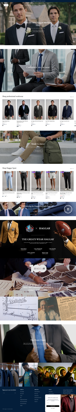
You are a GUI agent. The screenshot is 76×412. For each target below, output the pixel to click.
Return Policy (36, 393)
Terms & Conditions (51, 393)
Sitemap (21, 405)
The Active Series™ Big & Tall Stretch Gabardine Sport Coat (22, 122)
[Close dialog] (75, 395)
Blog (20, 397)
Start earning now (38, 211)
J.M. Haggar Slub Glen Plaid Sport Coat (37, 121)
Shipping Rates (36, 395)
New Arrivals (22, 5)
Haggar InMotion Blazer (6, 121)
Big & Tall (49, 5)
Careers (21, 395)
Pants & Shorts (34, 5)
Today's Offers (36, 399)
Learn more (38, 293)
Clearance (54, 5)
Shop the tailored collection (38, 74)
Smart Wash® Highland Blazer (50, 121)
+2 (21, 197)
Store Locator (22, 393)
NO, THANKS (53, 408)
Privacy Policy (51, 391)
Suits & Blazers (27, 5)
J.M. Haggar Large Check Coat (64, 121)
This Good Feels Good (23, 403)
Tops (39, 5)
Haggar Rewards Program (23, 399)
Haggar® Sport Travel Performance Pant (8, 192)
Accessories (44, 5)
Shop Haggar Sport (38, 150)
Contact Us (36, 401)
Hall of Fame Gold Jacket (23, 401)
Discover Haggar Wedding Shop (38, 31)
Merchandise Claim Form (38, 397)
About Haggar (22, 391)
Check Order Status (37, 391)
